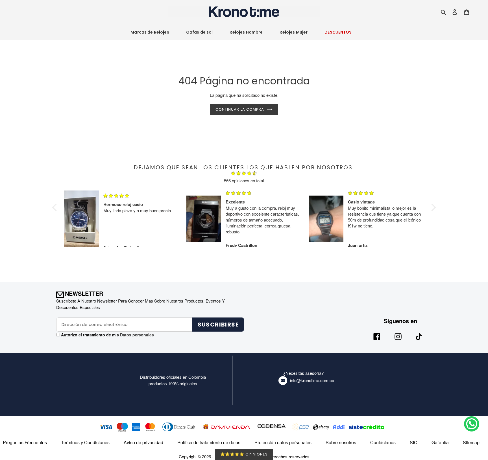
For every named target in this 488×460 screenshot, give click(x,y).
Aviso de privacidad (143, 442)
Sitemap (471, 442)
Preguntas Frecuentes (25, 442)
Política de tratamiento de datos (208, 442)
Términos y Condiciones (85, 442)
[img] (244, 174)
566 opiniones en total (244, 180)
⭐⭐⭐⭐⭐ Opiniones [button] (244, 454)
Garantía (440, 442)
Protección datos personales (282, 442)
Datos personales (136, 335)
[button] (56, 207)
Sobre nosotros (341, 442)
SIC (413, 442)
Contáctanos (383, 442)
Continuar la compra (239, 109)
